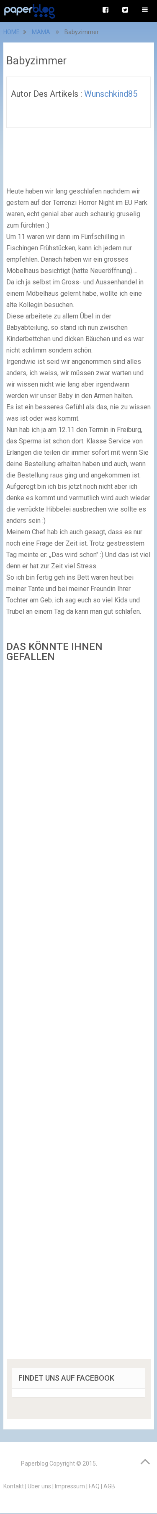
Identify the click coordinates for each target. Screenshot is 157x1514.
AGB (109, 1486)
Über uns (39, 1486)
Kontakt (13, 1486)
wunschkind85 (110, 94)
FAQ (94, 1486)
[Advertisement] (78, 1013)
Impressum (70, 1486)
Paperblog (34, 1463)
